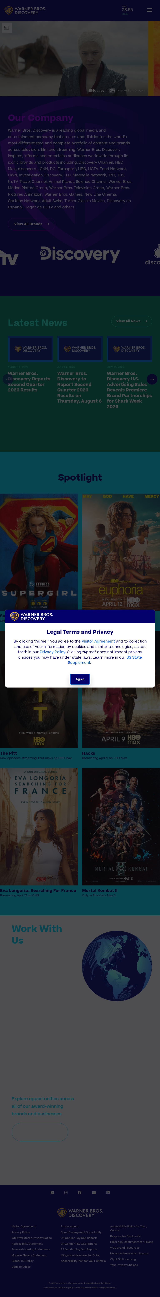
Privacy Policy (52, 652)
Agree (80, 679)
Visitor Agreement (98, 641)
